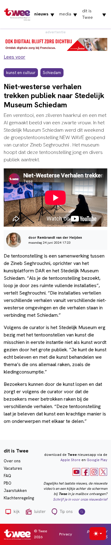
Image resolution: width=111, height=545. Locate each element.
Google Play (97, 459)
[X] (103, 471)
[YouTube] (76, 471)
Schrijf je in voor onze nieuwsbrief (80, 499)
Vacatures (13, 468)
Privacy (65, 534)
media (68, 14)
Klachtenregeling (19, 498)
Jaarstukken (15, 490)
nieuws (44, 14)
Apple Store (70, 459)
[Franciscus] (55, 44)
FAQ (7, 475)
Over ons (12, 461)
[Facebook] (85, 471)
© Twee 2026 (40, 533)
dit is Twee (94, 14)
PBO (7, 483)
